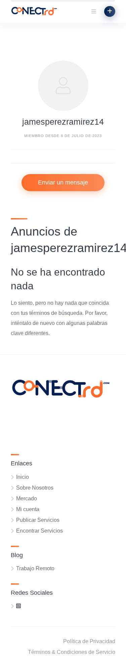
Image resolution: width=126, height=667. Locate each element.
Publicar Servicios (37, 520)
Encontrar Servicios (39, 531)
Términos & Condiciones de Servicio (71, 652)
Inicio (22, 477)
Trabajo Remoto (35, 568)
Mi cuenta (27, 509)
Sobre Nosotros (34, 488)
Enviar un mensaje (63, 182)
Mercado (26, 498)
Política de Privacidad (89, 641)
